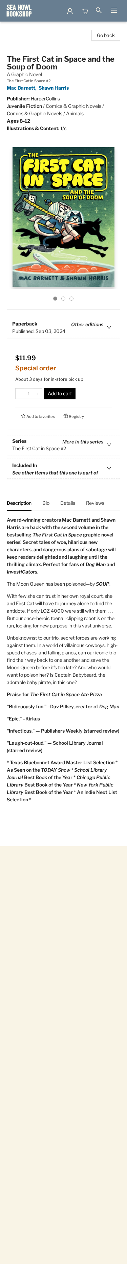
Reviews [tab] (95, 503)
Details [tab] (67, 503)
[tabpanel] (63, 673)
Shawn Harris (54, 88)
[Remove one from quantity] (20, 393)
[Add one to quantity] (38, 393)
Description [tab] (19, 503)
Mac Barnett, (22, 88)
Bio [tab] (45, 503)
